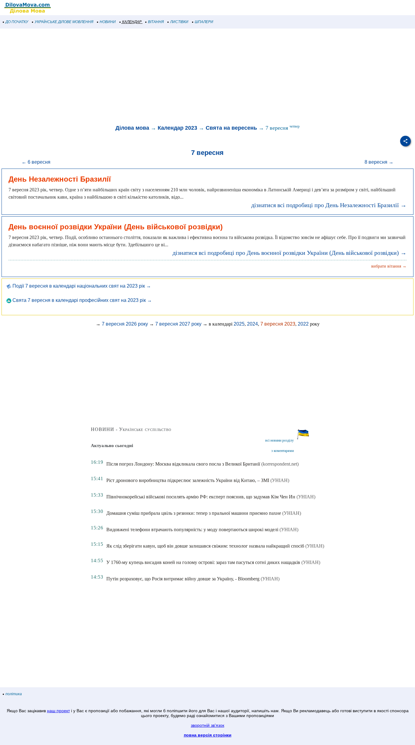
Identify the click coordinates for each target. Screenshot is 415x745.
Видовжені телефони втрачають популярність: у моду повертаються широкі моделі (192, 529)
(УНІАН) (279, 480)
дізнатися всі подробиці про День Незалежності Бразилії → (328, 205)
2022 (303, 323)
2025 (239, 323)
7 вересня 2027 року (178, 323)
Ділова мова (132, 128)
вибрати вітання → (388, 266)
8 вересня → (379, 162)
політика (14, 694)
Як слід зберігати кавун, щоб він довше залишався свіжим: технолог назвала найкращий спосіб (205, 545)
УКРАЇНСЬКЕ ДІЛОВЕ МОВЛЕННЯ (64, 22)
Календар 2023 (177, 128)
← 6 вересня (36, 162)
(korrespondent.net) (280, 463)
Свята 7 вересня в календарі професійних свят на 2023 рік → (81, 300)
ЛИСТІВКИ (179, 22)
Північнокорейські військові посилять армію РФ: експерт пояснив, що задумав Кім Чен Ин (200, 496)
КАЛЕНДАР (131, 22)
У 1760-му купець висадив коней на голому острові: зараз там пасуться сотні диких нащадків (203, 562)
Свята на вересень (231, 128)
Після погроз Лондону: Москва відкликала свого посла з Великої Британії (183, 463)
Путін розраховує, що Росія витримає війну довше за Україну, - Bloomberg (182, 578)
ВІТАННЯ (156, 22)
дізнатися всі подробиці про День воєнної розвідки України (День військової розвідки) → (289, 252)
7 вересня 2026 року (125, 323)
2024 (252, 323)
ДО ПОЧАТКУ (17, 22)
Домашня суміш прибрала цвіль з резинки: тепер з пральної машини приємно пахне (193, 513)
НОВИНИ (108, 22)
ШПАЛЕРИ (204, 22)
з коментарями (282, 451)
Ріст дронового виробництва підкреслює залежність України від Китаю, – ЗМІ (187, 480)
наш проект (58, 710)
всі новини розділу (279, 440)
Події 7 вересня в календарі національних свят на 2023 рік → (81, 286)
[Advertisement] (182, 77)
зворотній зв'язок (207, 725)
